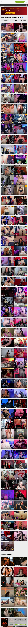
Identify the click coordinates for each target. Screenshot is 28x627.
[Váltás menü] (1, 2)
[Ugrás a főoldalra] (8, 1)
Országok (15, 20)
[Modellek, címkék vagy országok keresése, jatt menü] (26, 5)
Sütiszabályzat (12, 622)
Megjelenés (6, 20)
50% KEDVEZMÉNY (10, 13)
